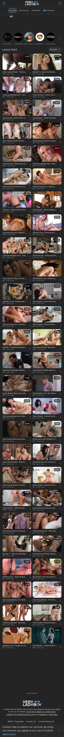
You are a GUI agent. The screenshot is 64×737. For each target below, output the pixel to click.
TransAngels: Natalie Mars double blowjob (45, 370)
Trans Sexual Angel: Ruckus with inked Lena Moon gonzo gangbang (14, 141)
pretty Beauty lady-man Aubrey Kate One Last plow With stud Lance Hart (15, 393)
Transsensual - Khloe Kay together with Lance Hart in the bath (15, 164)
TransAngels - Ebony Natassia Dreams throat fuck (44, 210)
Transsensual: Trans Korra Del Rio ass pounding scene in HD (15, 187)
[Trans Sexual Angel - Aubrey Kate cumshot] (17, 454)
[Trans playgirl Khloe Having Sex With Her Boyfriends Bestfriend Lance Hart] (17, 271)
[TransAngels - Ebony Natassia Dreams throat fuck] (47, 202)
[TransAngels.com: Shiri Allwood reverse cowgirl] (47, 386)
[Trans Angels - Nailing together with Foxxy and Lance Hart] (17, 500)
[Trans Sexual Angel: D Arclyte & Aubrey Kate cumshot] (17, 478)
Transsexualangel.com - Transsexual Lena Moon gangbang (14, 255)
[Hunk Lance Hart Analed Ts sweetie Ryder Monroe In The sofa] (47, 432)
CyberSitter (53, 714)
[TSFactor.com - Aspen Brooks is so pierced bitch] (17, 569)
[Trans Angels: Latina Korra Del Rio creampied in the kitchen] (47, 478)
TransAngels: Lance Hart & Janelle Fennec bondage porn (45, 301)
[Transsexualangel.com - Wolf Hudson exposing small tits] (47, 156)
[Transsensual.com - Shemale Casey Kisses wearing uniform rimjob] (47, 523)
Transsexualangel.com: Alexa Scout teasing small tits (14, 416)
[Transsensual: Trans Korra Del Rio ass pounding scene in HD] (17, 179)
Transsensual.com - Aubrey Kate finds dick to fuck (45, 187)
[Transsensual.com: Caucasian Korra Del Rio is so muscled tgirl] (17, 523)
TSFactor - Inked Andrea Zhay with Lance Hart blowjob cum (14, 210)
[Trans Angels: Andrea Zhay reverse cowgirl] (47, 317)
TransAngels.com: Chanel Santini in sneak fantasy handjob (45, 278)
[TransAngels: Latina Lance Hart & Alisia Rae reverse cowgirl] (17, 110)
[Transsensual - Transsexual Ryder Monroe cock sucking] (47, 248)
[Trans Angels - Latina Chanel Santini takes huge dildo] (47, 409)
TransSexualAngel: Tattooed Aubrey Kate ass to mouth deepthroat (45, 347)
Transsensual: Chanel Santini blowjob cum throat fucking (45, 554)
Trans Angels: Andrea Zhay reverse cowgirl (45, 324)
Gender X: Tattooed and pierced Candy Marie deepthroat (14, 347)
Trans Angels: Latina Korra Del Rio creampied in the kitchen (45, 485)
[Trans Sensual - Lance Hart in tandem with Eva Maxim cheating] (47, 87)
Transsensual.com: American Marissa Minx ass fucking (44, 462)
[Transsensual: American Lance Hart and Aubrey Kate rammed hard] (47, 500)
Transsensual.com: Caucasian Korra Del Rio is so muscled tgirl (15, 531)
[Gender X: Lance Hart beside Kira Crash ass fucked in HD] (47, 64)
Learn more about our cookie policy (41, 711)
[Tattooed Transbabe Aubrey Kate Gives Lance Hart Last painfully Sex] (17, 363)
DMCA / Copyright (16, 721)
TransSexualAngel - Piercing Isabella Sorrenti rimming (45, 600)
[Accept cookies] (59, 730)
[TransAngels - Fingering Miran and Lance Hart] (47, 110)
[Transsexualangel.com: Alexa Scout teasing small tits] (17, 409)
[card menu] (30, 73)
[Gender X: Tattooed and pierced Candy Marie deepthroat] (17, 340)
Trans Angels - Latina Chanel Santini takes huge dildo (44, 416)
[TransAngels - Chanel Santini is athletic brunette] (47, 638)
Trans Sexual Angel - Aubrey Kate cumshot (14, 462)
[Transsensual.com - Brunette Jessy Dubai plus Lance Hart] (17, 317)
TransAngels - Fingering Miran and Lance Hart (45, 118)
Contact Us (31, 721)
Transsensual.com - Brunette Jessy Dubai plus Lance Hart (15, 324)
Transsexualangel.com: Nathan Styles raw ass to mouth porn (14, 600)
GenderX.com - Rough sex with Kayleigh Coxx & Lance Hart (14, 646)
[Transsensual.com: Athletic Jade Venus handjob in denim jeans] (17, 225)
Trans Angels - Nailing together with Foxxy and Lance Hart (15, 508)
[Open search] (60, 3)
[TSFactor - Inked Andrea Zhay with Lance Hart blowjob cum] (17, 202)
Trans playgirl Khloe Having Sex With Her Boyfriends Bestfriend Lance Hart (15, 278)
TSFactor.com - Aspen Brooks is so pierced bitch (15, 577)
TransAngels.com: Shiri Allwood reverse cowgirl (45, 393)
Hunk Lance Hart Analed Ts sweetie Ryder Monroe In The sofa (45, 439)
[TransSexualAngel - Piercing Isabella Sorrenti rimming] (47, 592)
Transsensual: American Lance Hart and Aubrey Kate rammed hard (45, 508)
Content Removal (46, 721)
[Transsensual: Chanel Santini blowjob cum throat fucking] (47, 546)
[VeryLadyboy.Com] (32, 3)
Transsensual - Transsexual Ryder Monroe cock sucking (45, 255)
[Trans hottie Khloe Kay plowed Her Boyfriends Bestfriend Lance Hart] (17, 432)
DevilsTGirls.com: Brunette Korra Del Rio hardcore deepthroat (45, 577)
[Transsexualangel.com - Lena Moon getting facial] (17, 87)
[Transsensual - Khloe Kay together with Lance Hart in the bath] (17, 156)
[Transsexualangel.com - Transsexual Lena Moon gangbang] (17, 248)
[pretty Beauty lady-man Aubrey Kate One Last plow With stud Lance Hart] (17, 386)
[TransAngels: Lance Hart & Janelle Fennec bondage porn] (47, 294)
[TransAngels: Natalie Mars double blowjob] (47, 363)
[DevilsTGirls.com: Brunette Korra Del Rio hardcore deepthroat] (47, 569)
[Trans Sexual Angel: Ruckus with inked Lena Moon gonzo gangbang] (17, 133)
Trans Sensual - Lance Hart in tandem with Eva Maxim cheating (45, 95)
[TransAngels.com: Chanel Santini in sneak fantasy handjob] (47, 271)
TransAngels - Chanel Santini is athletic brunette (45, 646)
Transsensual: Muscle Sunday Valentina (44, 141)
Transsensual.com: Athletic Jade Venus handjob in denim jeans (15, 233)
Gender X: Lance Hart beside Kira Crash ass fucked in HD (44, 72)
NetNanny (43, 714)
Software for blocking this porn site (21, 714)
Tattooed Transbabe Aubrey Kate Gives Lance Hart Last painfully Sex (15, 370)
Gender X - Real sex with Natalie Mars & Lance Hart (15, 554)
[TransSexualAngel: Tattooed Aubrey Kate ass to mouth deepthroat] (47, 340)
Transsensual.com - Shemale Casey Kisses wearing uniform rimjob (45, 531)
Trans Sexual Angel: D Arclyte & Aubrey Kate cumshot (14, 485)
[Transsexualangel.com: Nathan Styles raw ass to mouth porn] (17, 592)
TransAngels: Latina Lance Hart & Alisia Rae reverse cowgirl (15, 118)
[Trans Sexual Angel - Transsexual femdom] (17, 64)
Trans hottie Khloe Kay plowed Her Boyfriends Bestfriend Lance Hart (15, 439)
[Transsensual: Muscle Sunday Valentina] (47, 133)
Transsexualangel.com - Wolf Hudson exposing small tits (44, 164)
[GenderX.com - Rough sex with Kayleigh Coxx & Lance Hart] (17, 638)
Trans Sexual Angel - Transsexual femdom (14, 72)
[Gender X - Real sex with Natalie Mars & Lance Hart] (17, 546)
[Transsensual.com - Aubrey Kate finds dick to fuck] (47, 179)
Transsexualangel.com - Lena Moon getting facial (14, 95)
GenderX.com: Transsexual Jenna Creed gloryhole (14, 301)
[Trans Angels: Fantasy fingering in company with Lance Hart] (47, 615)
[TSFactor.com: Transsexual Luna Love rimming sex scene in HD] (47, 225)
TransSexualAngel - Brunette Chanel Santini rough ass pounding (15, 623)
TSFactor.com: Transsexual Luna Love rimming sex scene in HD (45, 233)
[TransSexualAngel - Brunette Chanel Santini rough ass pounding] (17, 615)
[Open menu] (4, 3)
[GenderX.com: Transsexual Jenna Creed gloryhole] (17, 294)
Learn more (8, 734)
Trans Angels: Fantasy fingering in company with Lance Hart (45, 623)
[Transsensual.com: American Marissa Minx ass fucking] (47, 454)
